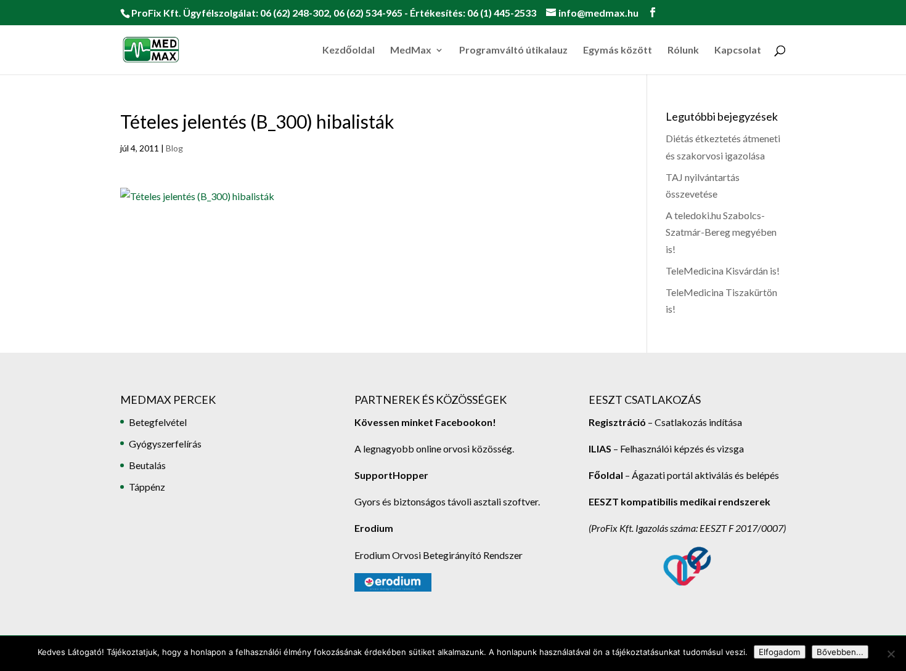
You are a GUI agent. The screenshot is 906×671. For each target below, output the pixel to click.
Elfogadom (780, 652)
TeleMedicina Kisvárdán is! (723, 270)
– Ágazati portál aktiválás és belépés (684, 475)
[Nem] (890, 654)
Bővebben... (840, 652)
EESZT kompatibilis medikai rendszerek (679, 501)
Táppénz (147, 486)
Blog (174, 148)
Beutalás (147, 465)
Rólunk (683, 50)
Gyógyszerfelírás (165, 443)
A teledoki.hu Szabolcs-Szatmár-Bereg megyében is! (721, 231)
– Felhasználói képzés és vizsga (666, 448)
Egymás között (617, 50)
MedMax (410, 50)
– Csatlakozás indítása (694, 422)
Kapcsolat (737, 50)
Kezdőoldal (348, 50)
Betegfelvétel (158, 422)
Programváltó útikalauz (513, 50)
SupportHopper (391, 475)
